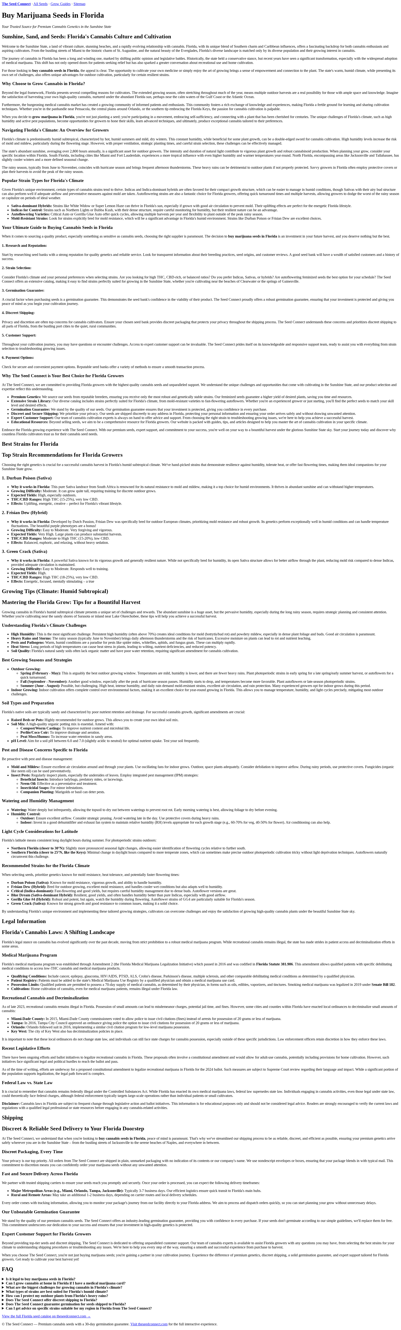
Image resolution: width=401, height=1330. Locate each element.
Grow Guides (61, 4)
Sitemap (79, 4)
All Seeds (40, 4)
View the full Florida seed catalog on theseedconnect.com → (46, 1316)
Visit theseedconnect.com (149, 1324)
